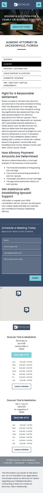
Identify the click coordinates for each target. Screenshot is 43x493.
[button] (18, 294)
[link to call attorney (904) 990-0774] (4, 4)
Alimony (8, 64)
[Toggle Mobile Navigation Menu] (38, 4)
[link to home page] (21, 5)
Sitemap (8, 463)
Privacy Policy (34, 463)
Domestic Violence (14, 78)
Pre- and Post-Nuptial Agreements (15, 84)
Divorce (8, 59)
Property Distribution (15, 68)
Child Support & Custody (17, 73)
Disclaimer (20, 463)
